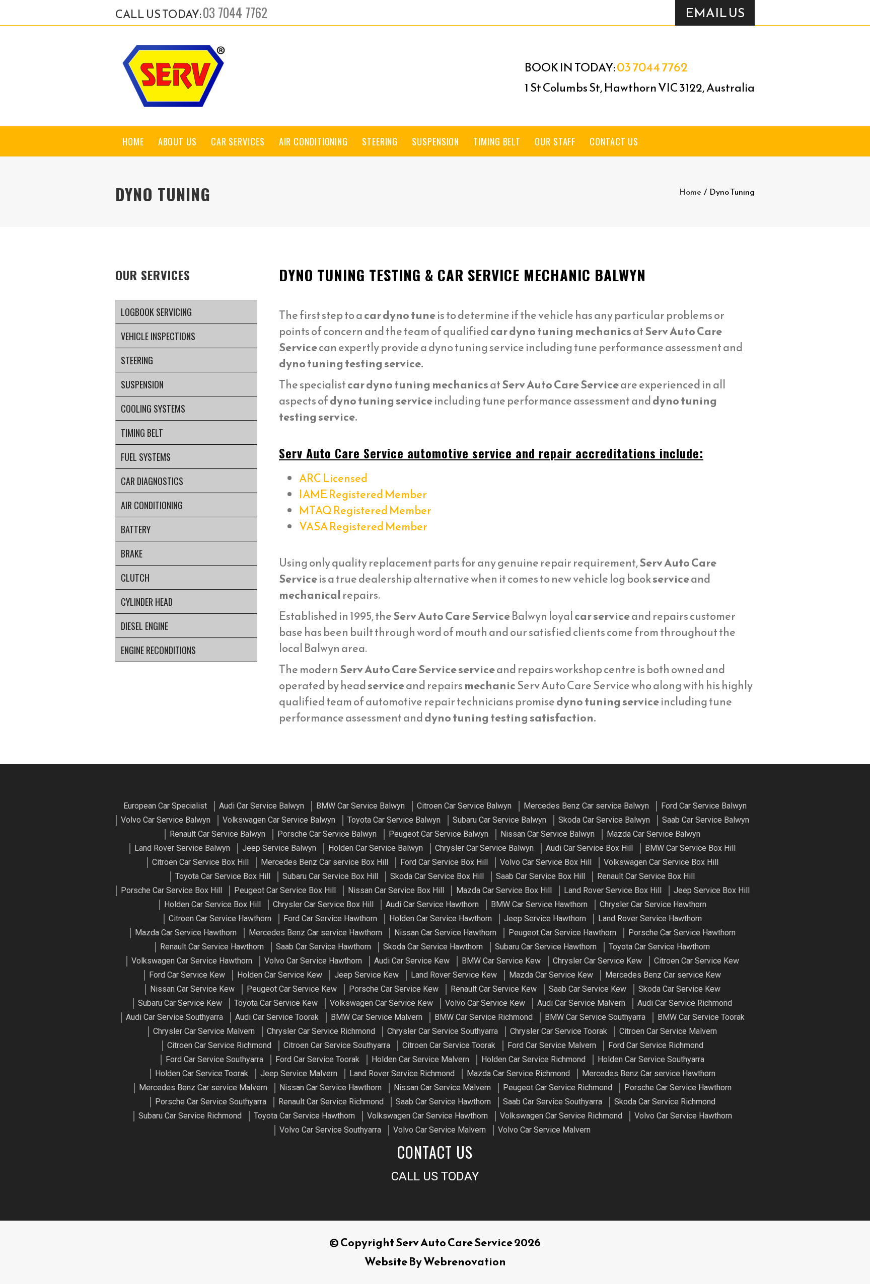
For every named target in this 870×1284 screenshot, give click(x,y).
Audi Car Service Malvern (581, 1003)
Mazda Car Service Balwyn (653, 834)
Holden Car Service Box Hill (212, 904)
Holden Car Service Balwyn (375, 848)
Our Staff (555, 141)
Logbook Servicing (156, 311)
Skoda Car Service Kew (679, 989)
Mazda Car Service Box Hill (504, 890)
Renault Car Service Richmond (331, 1101)
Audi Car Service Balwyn (261, 806)
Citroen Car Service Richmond (219, 1045)
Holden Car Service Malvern (420, 1059)
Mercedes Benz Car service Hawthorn (315, 932)
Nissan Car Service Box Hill (396, 890)
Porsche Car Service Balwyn (327, 834)
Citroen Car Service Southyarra (336, 1045)
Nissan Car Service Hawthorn (445, 932)
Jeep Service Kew (366, 975)
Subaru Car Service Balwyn (499, 820)
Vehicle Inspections (158, 336)
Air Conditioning (313, 141)
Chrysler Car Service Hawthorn (653, 904)
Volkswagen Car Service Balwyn (279, 820)
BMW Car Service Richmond (483, 1017)
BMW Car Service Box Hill (690, 848)
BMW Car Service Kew (501, 961)
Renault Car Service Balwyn (217, 834)
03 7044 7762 (235, 12)
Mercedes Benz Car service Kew (663, 975)
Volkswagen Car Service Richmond (561, 1115)
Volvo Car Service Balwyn (165, 820)
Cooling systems (153, 408)
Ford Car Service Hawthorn (330, 918)
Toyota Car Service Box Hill (222, 876)
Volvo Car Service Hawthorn (313, 961)
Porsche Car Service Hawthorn (682, 932)
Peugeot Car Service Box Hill (285, 890)
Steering (380, 141)
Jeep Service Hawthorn (545, 918)
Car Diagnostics (152, 481)
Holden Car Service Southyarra (651, 1059)
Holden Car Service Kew (279, 975)
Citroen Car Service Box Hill (200, 862)
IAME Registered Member (363, 494)
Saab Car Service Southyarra (552, 1101)
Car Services (238, 141)
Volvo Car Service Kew (485, 1003)
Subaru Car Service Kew (180, 1003)
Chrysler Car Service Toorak (558, 1031)
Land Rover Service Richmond (402, 1073)
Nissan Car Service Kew (192, 989)
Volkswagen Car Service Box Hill (661, 862)
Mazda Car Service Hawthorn (186, 932)
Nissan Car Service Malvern (442, 1087)
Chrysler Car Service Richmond (321, 1031)
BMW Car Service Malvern (376, 1017)
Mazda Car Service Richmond (518, 1073)
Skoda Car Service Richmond (664, 1101)
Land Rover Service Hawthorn (650, 918)
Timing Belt (497, 141)
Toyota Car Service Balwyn (394, 820)
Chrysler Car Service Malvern (204, 1031)
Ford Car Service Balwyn (704, 806)
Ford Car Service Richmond (655, 1045)
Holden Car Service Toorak (201, 1073)
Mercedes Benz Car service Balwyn (586, 806)
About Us (177, 141)
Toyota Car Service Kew (276, 1003)
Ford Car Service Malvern (552, 1045)
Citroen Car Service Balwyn (464, 806)
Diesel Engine (144, 625)
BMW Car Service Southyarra (595, 1017)
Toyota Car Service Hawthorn (659, 946)
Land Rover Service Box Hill (613, 890)
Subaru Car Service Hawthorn (546, 946)
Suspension (435, 141)
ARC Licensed (333, 478)
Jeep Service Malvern (298, 1073)
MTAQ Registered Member (365, 510)
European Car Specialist (165, 806)
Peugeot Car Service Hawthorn (562, 932)
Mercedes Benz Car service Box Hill (324, 862)
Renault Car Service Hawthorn (212, 946)
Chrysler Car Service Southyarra (442, 1031)
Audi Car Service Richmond (684, 1003)
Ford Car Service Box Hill (444, 862)
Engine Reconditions (158, 650)
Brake (131, 553)
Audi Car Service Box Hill (589, 848)
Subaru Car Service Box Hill (330, 876)
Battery (136, 529)
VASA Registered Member (363, 526)
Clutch (135, 577)
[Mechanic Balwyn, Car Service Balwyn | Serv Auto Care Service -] (173, 76)
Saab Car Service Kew (587, 989)
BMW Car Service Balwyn (360, 806)
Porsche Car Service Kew (394, 989)
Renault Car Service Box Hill (646, 876)
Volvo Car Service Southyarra (330, 1130)
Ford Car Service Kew (187, 975)
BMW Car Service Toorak (701, 1017)
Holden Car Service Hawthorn (440, 918)
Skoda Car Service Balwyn (604, 820)
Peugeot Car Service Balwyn (438, 834)
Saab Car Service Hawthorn (323, 946)
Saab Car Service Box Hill (540, 876)
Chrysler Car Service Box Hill (323, 904)
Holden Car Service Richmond (533, 1059)
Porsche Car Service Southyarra (210, 1101)
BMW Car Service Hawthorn (539, 904)
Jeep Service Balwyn (279, 848)
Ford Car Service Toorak (317, 1059)
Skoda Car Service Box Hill (437, 876)
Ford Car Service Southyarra (214, 1059)
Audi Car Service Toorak (277, 1017)
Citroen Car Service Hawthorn (220, 918)
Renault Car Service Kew (494, 989)
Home (133, 141)
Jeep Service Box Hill (712, 890)
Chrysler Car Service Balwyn (484, 848)
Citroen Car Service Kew (696, 961)
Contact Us (614, 141)
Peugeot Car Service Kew (292, 989)
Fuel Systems (146, 456)
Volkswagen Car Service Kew (381, 1003)
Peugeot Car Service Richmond (557, 1087)
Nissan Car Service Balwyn (547, 834)
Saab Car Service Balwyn (705, 820)
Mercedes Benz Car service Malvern (203, 1087)
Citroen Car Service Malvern (668, 1031)
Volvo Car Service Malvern (439, 1130)
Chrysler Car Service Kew (597, 961)
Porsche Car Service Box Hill (171, 890)
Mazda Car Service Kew (551, 975)
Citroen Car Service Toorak (448, 1045)
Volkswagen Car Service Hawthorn (191, 961)
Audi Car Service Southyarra (174, 1017)
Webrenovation (464, 1261)
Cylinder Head (147, 601)
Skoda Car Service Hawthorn (433, 946)
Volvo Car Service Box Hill (546, 862)
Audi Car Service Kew (412, 961)
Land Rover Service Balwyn (182, 848)
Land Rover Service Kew (454, 975)
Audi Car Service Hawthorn (432, 904)
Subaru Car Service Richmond (190, 1115)
